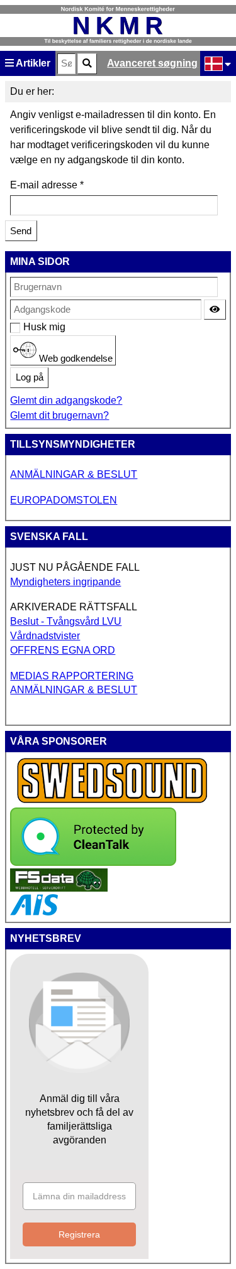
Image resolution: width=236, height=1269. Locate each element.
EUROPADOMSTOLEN (63, 500)
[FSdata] (59, 888)
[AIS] (34, 912)
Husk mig (30, 326)
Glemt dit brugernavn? (59, 415)
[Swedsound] (112, 801)
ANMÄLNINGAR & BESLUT (73, 474)
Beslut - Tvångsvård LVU (65, 621)
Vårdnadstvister (45, 635)
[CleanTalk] (93, 862)
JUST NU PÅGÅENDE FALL (75, 567)
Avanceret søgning (152, 63)
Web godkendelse (75, 358)
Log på (29, 377)
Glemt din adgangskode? (66, 400)
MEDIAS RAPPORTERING (71, 676)
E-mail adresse (47, 185)
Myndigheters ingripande (65, 581)
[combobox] (66, 63)
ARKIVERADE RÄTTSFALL (73, 607)
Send (20, 231)
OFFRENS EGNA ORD (62, 650)
